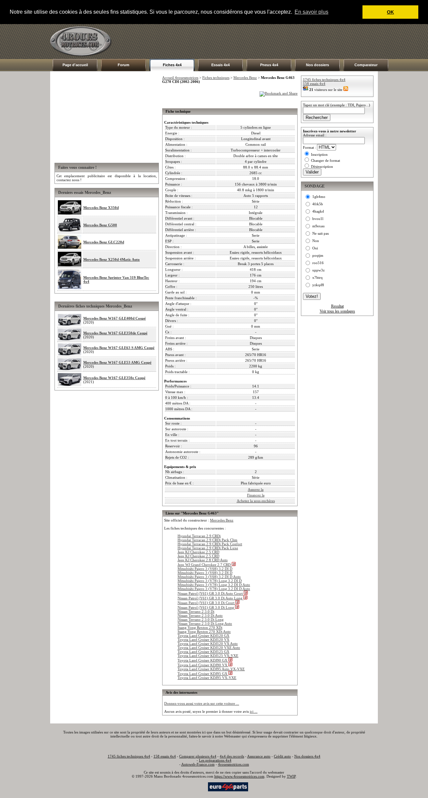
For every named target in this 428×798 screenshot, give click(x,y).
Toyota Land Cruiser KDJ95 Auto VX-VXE (211, 669)
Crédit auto (282, 756)
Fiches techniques (215, 78)
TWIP (291, 776)
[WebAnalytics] (193, 786)
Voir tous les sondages (337, 311)
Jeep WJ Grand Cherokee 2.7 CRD (205, 565)
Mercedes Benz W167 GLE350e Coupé (114, 378)
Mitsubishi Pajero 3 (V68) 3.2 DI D (205, 569)
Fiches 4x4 (172, 65)
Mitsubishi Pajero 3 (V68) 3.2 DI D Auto (209, 577)
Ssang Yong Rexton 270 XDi (200, 627)
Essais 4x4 (220, 65)
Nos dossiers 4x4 (307, 756)
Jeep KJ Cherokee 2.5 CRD (198, 552)
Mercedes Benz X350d (101, 208)
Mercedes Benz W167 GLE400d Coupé (114, 318)
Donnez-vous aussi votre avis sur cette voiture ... (201, 703)
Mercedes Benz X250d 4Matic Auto (111, 259)
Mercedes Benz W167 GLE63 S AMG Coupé (118, 348)
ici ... (253, 711)
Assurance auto (259, 756)
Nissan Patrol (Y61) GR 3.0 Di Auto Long (210, 598)
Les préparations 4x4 (215, 760)
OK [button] (390, 12)
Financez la (255, 495)
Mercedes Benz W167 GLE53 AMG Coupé (117, 362)
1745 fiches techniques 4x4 (324, 80)
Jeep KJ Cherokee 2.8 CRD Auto (203, 560)
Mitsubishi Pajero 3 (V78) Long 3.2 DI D (210, 581)
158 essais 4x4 (314, 84)
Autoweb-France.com (198, 764)
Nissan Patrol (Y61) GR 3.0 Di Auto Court (211, 593)
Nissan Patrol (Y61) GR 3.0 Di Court (206, 603)
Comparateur (366, 65)
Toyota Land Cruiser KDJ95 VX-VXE (207, 678)
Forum (123, 65)
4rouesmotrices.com (233, 764)
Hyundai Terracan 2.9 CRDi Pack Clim (207, 540)
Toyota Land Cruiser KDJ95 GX (203, 674)
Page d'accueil (75, 65)
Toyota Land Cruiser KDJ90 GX (203, 660)
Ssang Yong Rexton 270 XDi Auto (204, 632)
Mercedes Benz (245, 78)
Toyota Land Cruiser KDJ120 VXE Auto (209, 648)
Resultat (337, 306)
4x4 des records (232, 756)
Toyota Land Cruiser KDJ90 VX (203, 665)
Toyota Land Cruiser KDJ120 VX (203, 640)
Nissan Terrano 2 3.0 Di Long (201, 619)
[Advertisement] (256, 41)
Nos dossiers (317, 65)
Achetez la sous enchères (256, 501)
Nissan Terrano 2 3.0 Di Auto (200, 615)
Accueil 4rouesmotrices (180, 78)
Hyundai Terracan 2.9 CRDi (199, 536)
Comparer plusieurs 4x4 (197, 756)
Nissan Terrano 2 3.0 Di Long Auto (205, 623)
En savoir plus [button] (311, 12)
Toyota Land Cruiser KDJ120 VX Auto (208, 644)
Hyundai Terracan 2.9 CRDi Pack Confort (210, 544)
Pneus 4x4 (269, 65)
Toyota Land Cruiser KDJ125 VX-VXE (208, 656)
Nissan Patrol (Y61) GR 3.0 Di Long (206, 607)
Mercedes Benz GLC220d (103, 242)
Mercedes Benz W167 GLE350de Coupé (115, 333)
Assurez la (255, 489)
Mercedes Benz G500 (100, 225)
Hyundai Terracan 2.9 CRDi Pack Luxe (208, 548)
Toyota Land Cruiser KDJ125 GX (203, 652)
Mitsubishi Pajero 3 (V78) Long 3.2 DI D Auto (214, 585)
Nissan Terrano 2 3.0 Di (196, 611)
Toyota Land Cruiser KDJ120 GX (203, 636)
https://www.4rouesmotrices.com (239, 776)
